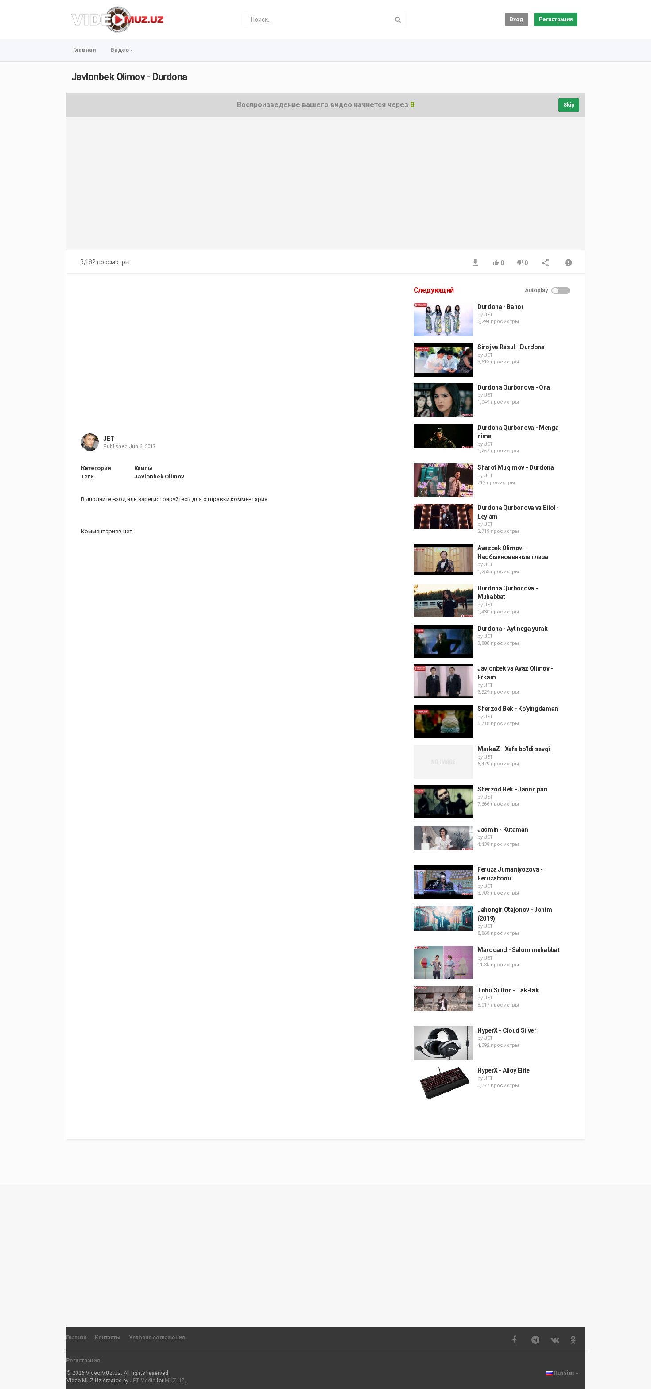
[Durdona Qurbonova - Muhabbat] (443, 601)
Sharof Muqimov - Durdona (515, 467)
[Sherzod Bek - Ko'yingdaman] (443, 721)
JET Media (142, 1380)
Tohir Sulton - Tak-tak (508, 990)
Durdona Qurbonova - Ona (513, 387)
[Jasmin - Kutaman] (443, 838)
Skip (568, 105)
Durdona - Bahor (500, 306)
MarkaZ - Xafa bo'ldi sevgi (513, 748)
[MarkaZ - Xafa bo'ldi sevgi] (443, 762)
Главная (84, 49)
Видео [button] (119, 49)
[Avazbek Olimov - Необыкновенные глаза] (443, 559)
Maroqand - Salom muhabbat (518, 949)
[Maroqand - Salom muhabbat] (443, 963)
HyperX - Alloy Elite (503, 1070)
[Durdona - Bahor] (443, 319)
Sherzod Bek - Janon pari (512, 789)
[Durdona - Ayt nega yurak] (443, 641)
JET (109, 438)
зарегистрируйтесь (164, 499)
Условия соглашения (157, 1338)
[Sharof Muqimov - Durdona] (443, 480)
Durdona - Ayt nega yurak (512, 628)
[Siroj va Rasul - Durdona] (443, 360)
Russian (564, 1373)
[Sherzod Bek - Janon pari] (443, 801)
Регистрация (556, 19)
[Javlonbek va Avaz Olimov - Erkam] (443, 681)
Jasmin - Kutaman (502, 829)
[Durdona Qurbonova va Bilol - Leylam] (443, 516)
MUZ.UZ (175, 1380)
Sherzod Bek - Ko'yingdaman (517, 708)
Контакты (107, 1338)
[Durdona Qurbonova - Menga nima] (443, 436)
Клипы (143, 468)
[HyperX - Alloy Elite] (443, 1083)
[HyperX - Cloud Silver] (443, 1043)
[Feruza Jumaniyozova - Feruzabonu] (443, 882)
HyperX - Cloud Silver (507, 1030)
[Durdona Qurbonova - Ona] (443, 400)
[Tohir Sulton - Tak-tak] (443, 998)
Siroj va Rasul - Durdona (511, 347)
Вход (516, 19)
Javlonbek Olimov (159, 476)
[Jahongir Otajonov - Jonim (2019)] (443, 918)
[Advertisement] (325, 188)
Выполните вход (103, 499)
